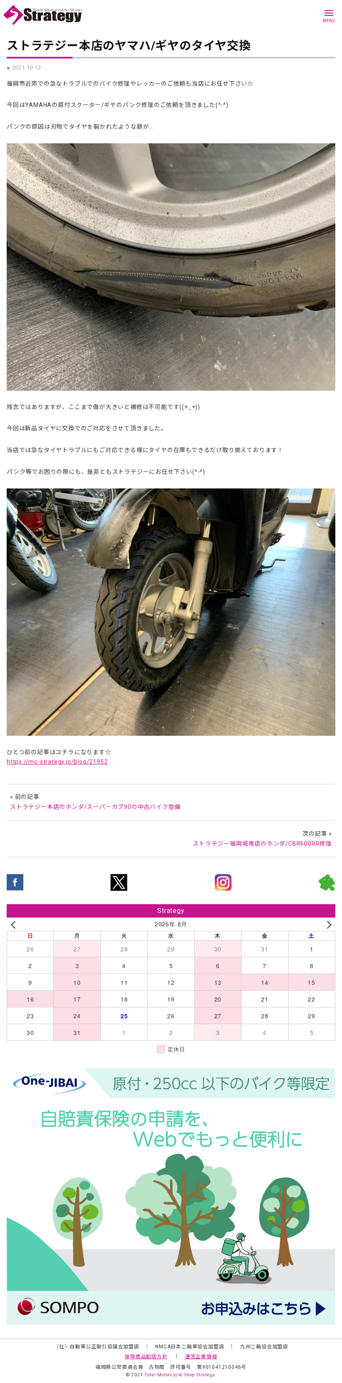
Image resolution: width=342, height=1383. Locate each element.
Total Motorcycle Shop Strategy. (180, 1375)
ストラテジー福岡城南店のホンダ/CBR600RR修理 (262, 843)
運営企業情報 (201, 1357)
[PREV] (15, 924)
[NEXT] (327, 924)
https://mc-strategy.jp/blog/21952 (57, 761)
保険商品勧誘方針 (146, 1357)
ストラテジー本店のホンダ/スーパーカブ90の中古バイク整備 (95, 806)
